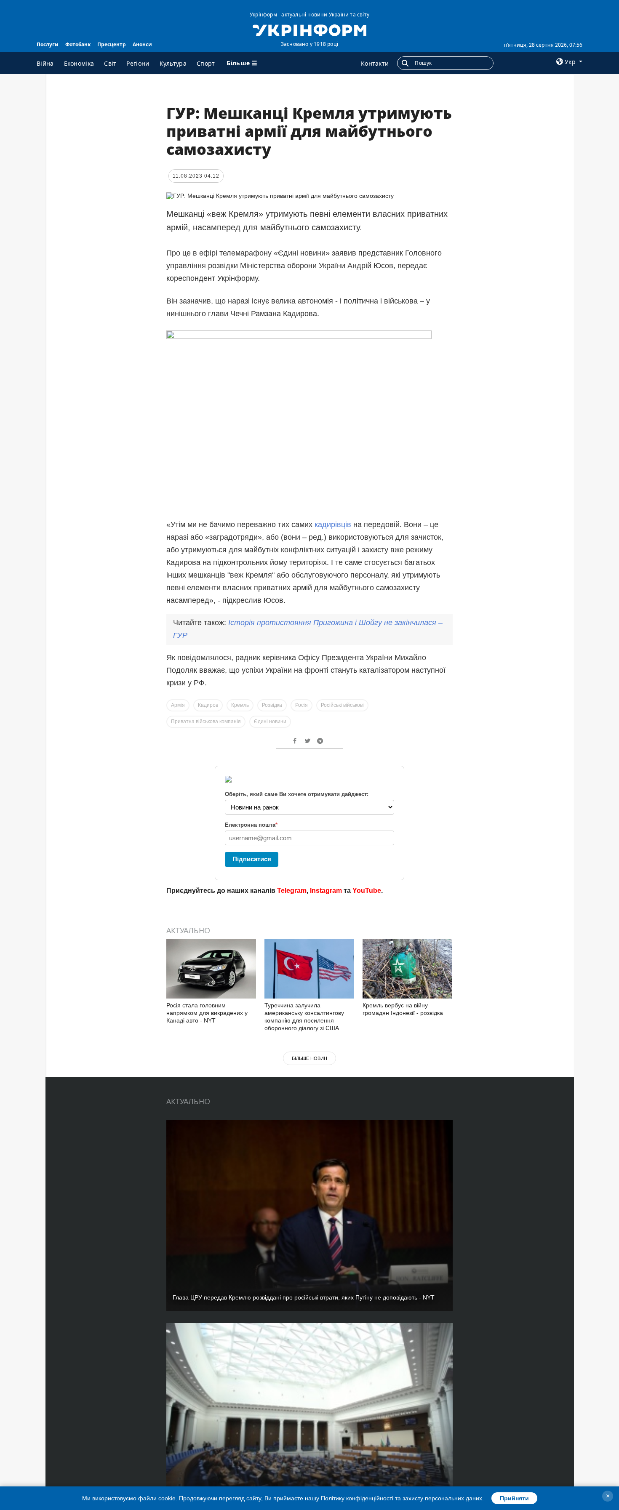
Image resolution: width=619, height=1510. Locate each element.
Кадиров (208, 705)
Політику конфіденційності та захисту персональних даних (401, 1498)
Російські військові (342, 705)
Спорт (206, 63)
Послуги (48, 44)
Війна (45, 63)
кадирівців (333, 524)
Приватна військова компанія (206, 721)
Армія (178, 705)
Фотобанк (78, 44)
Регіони (137, 63)
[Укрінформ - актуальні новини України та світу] (309, 29)
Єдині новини (270, 721)
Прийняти (514, 1498)
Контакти (375, 63)
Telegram (292, 890)
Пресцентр (111, 44)
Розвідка (272, 705)
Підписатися (251, 859)
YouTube (366, 890)
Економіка (79, 63)
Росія (301, 705)
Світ (110, 63)
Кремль (240, 705)
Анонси (142, 44)
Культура (173, 63)
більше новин (309, 1058)
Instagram (326, 890)
